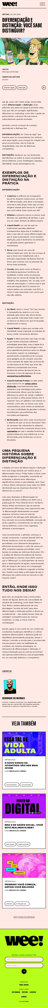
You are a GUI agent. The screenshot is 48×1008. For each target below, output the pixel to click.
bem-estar (10, 844)
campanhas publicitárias (19, 376)
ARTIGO (8, 759)
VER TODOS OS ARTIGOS (24, 917)
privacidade (24, 1001)
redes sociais (23, 844)
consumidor (26, 784)
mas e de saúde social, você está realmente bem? (24, 826)
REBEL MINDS (24, 984)
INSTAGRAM (16, 992)
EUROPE (24, 996)
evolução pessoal (22, 903)
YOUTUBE (25, 992)
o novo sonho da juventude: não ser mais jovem (21, 765)
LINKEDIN (33, 992)
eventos (9, 903)
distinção (22, 87)
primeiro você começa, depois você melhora (20, 885)
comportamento (12, 784)
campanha (12, 431)
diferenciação (9, 87)
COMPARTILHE (7, 671)
